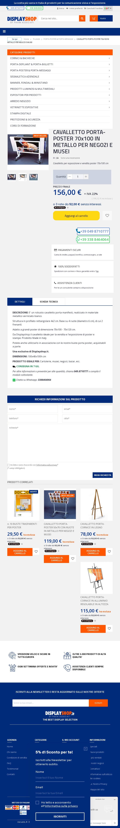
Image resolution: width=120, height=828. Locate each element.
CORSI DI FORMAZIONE (23, 125)
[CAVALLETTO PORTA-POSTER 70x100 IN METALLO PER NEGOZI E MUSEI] (11, 177)
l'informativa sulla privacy (46, 465)
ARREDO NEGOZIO (20, 101)
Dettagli (20, 301)
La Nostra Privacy (98, 784)
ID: (54, 158)
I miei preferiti (76, 8)
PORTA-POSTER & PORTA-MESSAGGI (58, 39)
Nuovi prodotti (97, 752)
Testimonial (12, 768)
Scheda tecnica (49, 301)
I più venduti (96, 757)
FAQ (9, 763)
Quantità (61, 176)
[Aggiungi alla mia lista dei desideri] (107, 215)
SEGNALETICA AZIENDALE (24, 76)
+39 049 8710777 (94, 231)
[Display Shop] (18, 20)
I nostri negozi (97, 763)
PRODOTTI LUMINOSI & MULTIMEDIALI (32, 88)
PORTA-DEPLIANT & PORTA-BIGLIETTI (31, 64)
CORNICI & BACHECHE (22, 58)
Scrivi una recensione (70, 158)
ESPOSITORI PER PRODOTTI (25, 95)
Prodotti (36, 39)
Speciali (93, 746)
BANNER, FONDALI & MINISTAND (29, 82)
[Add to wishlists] (36, 551)
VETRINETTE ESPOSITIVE (24, 107)
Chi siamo (12, 752)
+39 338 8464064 (94, 239)
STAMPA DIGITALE (20, 113)
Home (26, 39)
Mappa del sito (97, 789)
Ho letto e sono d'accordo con (34, 465)
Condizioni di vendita (17, 757)
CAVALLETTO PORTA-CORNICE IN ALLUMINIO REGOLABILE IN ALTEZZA (94, 601)
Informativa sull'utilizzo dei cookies (101, 776)
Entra (61, 8)
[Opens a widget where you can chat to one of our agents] (100, 811)
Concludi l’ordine (95, 8)
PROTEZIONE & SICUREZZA (25, 119)
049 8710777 (17, 8)
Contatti (11, 774)
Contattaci (95, 768)
